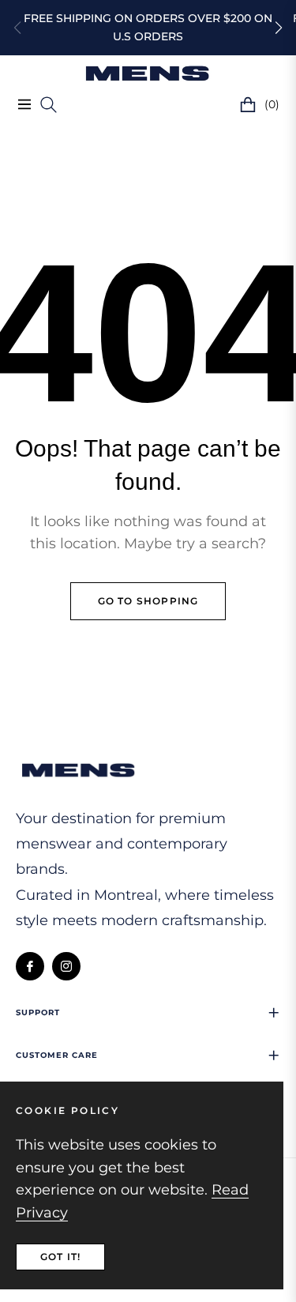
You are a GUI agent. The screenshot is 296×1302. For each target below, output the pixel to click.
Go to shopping (148, 601)
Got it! (60, 1256)
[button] (278, 27)
